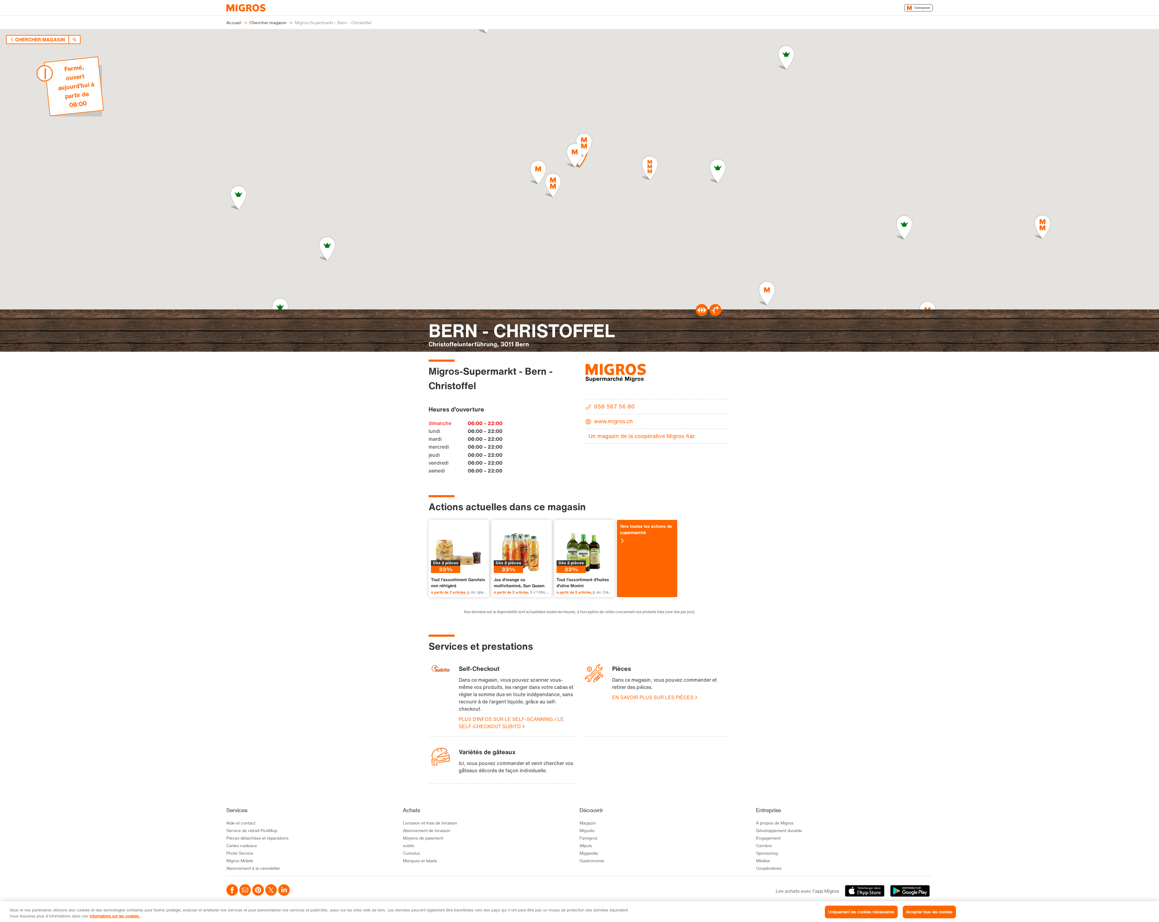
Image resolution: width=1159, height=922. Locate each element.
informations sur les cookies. (115, 915)
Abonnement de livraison (426, 830)
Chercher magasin (40, 39)
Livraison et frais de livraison (430, 822)
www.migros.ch (613, 421)
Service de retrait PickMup (251, 830)
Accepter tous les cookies (929, 911)
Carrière (764, 845)
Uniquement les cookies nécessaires (861, 911)
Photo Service (239, 853)
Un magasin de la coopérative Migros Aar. (642, 436)
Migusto (587, 830)
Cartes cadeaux (241, 845)
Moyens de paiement (423, 837)
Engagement (768, 837)
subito (408, 845)
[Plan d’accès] (715, 314)
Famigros (588, 837)
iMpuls (586, 845)
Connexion (922, 7)
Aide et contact (240, 822)
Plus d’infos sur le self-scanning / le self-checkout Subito (511, 723)
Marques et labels (420, 860)
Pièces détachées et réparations (257, 837)
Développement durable (779, 830)
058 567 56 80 (614, 406)
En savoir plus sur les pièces (653, 697)
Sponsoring (767, 853)
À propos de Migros (774, 822)
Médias (763, 860)
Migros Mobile (239, 860)
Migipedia (589, 853)
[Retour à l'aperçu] (75, 39)
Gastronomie (592, 860)
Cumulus (411, 853)
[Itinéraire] (702, 314)
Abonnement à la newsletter (253, 868)
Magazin (588, 822)
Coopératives (768, 868)
